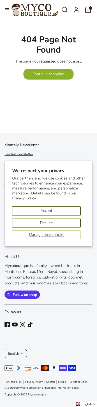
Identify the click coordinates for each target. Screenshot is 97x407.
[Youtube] (15, 324)
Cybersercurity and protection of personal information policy (42, 388)
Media (62, 382)
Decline (46, 222)
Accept (46, 210)
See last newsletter (19, 154)
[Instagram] (22, 324)
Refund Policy (13, 382)
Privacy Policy (34, 382)
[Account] (76, 8)
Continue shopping (48, 74)
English (13, 353)
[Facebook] (7, 324)
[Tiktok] (30, 324)
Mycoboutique (37, 394)
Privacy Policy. (24, 198)
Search (50, 382)
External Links (78, 382)
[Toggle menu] (6, 9)
